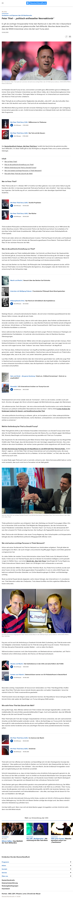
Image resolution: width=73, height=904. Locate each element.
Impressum (6, 888)
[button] (3, 3)
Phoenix (19, 893)
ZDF (14, 893)
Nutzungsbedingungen (10, 886)
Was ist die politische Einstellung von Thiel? (19, 164)
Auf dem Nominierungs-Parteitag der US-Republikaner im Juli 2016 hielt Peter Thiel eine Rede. (33, 448)
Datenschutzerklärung (10, 883)
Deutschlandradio (8, 880)
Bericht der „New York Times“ (36, 561)
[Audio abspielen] (11, 125)
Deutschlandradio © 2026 (11, 896)
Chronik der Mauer (34, 893)
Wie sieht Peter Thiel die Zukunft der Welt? (18, 173)
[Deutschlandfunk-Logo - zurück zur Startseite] (36, 3)
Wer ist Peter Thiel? (10, 161)
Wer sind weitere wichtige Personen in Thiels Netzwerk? (23, 170)
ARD (10, 893)
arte (25, 893)
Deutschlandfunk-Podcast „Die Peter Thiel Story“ (21, 146)
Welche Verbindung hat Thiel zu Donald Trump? (20, 167)
